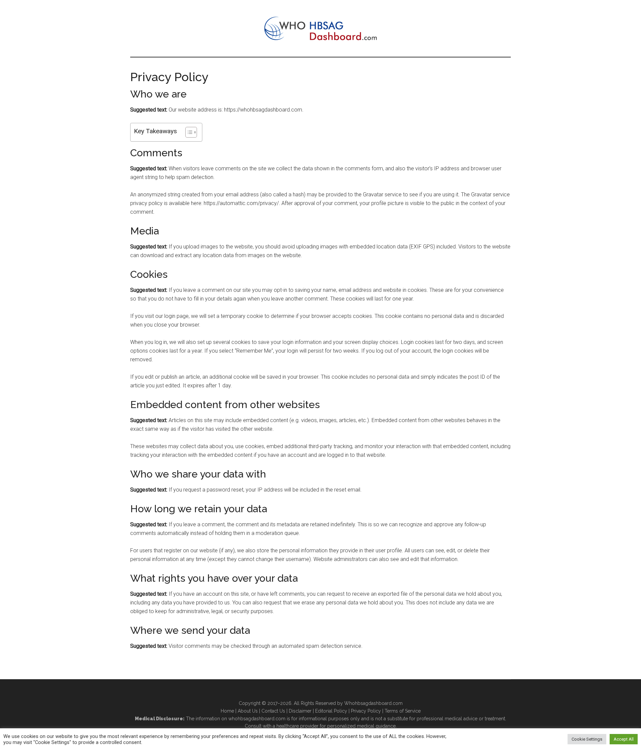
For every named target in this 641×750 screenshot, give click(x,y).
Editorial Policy (331, 711)
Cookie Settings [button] (587, 739)
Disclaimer (300, 711)
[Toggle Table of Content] (187, 132)
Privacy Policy (366, 711)
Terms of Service (403, 711)
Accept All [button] (624, 739)
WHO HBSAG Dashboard (320, 28)
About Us (248, 711)
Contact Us (273, 711)
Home (227, 711)
